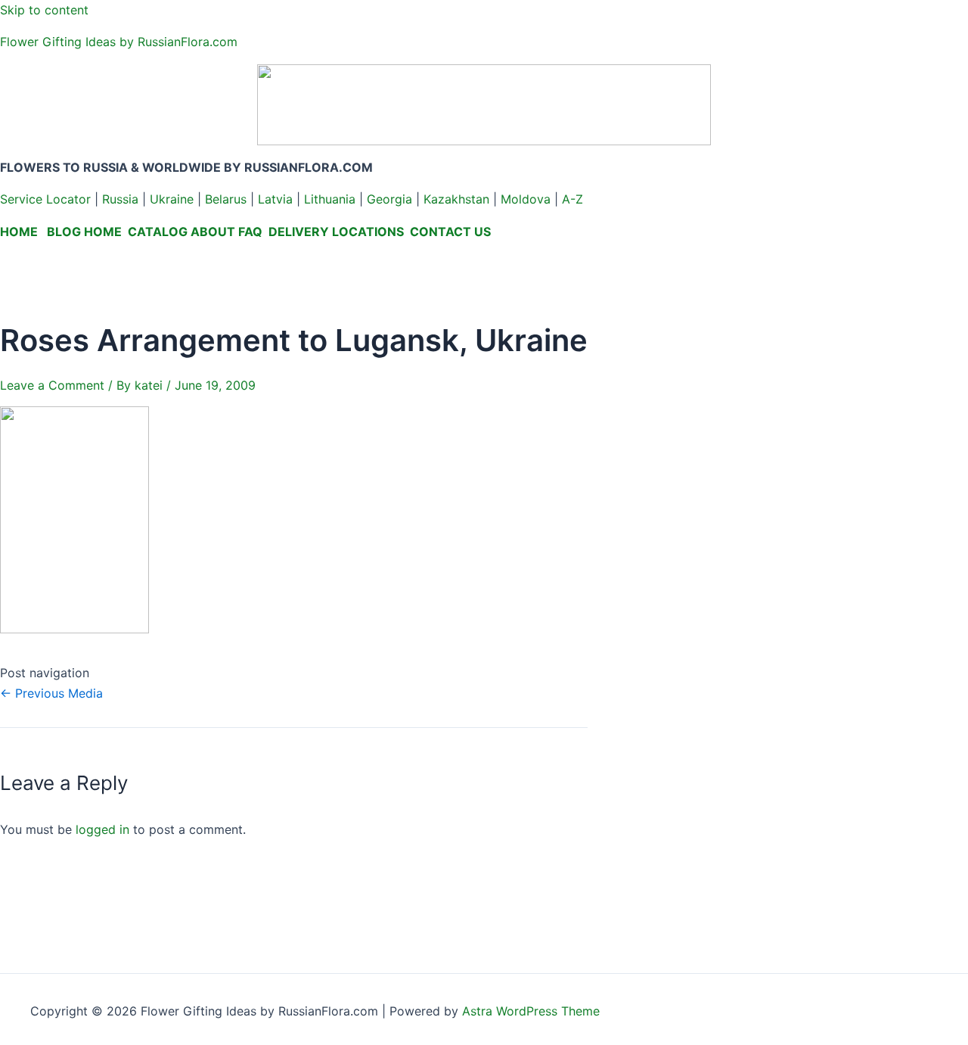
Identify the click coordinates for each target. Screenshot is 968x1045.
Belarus (226, 199)
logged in (102, 829)
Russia (120, 199)
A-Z (572, 199)
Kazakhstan (456, 199)
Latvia (275, 199)
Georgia (389, 199)
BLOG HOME (84, 231)
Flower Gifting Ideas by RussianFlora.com (118, 41)
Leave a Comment (52, 385)
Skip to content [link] (44, 9)
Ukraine (172, 199)
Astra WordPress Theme (531, 1011)
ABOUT (213, 231)
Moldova (526, 199)
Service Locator (45, 199)
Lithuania (329, 199)
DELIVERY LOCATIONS (336, 231)
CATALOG (158, 231)
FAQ (250, 231)
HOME (19, 231)
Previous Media (51, 693)
